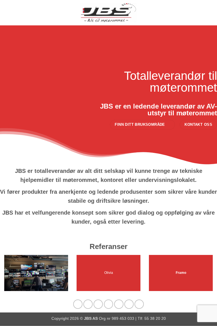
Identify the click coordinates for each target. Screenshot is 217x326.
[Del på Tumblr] (139, 304)
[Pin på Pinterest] (118, 304)
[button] (7, 12)
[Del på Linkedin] (129, 304)
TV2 (36, 273)
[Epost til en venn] (108, 304)
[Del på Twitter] (98, 304)
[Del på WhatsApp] (78, 304)
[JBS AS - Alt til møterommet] (108, 12)
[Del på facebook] (88, 304)
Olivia (108, 273)
